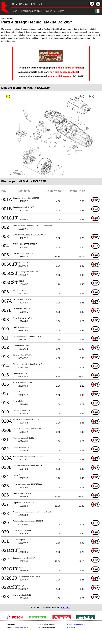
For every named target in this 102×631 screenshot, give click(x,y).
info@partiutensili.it (20, 627)
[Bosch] (15, 618)
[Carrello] (98, 4)
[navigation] (47, 11)
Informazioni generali (77, 624)
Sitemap (72, 627)
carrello (65, 607)
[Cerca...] (92, 3)
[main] (51, 314)
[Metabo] (86, 618)
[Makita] (62, 618)
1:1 (86, 96)
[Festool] (39, 618)
